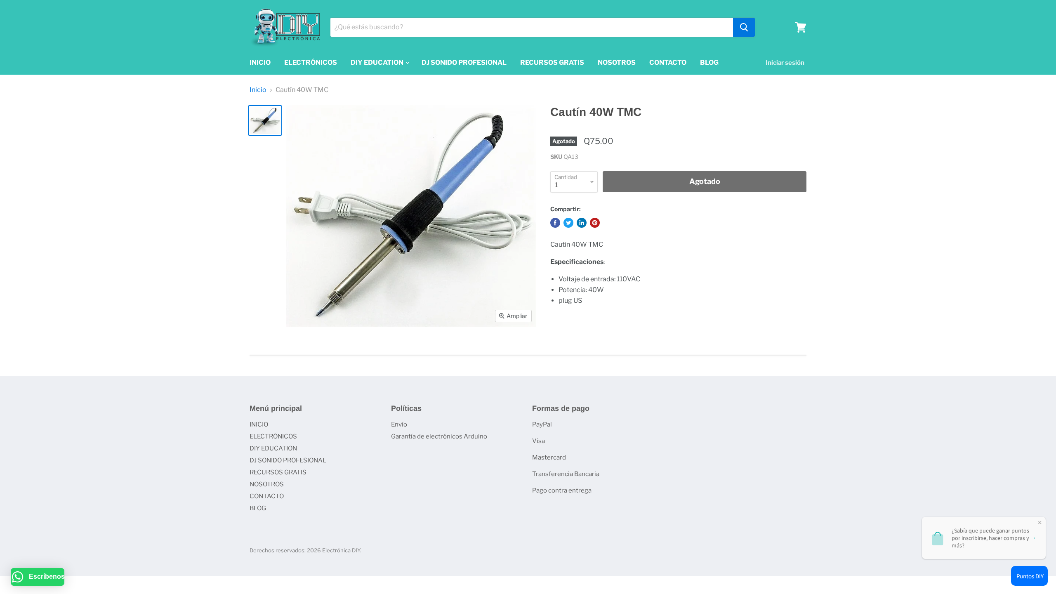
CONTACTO (667, 62)
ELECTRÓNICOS (310, 62)
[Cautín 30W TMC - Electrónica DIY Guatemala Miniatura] (265, 120)
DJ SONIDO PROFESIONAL (464, 62)
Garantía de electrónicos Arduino (439, 436)
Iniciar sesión (785, 62)
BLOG (709, 62)
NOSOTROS (617, 62)
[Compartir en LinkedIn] (582, 223)
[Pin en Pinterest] (595, 223)
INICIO (260, 62)
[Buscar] (744, 27)
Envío (399, 424)
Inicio (258, 90)
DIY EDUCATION (378, 62)
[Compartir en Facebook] (555, 223)
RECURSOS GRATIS (552, 62)
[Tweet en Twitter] (568, 223)
